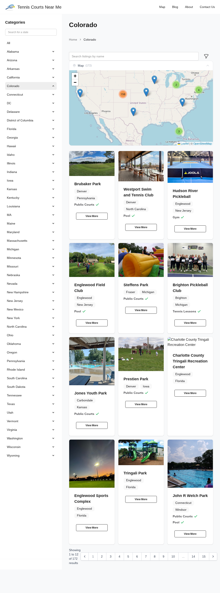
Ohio (10, 335)
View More (92, 216)
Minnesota (14, 258)
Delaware (13, 111)
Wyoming (13, 455)
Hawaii (11, 146)
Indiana (12, 172)
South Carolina (17, 378)
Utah (10, 412)
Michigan (13, 249)
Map (162, 7)
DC (9, 103)
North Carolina (17, 326)
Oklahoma (14, 343)
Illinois (11, 163)
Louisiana (13, 206)
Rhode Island (16, 369)
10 (173, 556)
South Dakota (16, 386)
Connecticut (15, 94)
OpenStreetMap (202, 143)
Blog (175, 7)
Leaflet (184, 143)
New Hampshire (18, 292)
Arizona (12, 60)
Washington (15, 438)
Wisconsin (14, 447)
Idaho (11, 154)
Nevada (12, 283)
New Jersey (15, 301)
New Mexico (15, 309)
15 (204, 556)
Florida (11, 129)
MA (9, 215)
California (13, 77)
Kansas (12, 189)
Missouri (12, 266)
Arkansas (13, 68)
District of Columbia (20, 120)
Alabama (13, 51)
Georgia (12, 137)
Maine (11, 223)
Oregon (12, 352)
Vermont (12, 421)
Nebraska (13, 275)
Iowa (10, 180)
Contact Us (207, 7)
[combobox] (134, 56)
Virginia (12, 429)
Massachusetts (17, 240)
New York (13, 318)
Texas (11, 404)
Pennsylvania (16, 361)
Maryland (13, 232)
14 (193, 556)
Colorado (13, 86)
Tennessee (14, 395)
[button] (133, 111)
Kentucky (13, 197)
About (189, 7)
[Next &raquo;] (213, 556)
